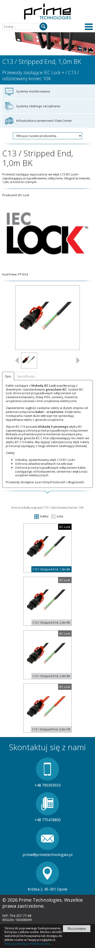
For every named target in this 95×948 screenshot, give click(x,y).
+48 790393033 (48, 785)
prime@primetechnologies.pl (47, 854)
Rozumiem (77, 928)
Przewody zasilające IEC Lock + (33, 72)
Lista (59, 516)
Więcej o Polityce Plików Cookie (27, 944)
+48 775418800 (48, 819)
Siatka (43, 516)
